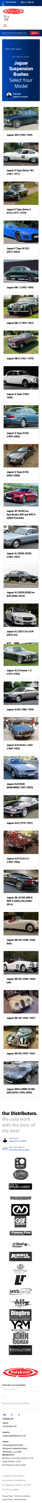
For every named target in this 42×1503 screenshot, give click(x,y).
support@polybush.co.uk (14, 1435)
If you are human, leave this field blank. (15, 1403)
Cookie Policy (7, 1499)
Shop (13, 49)
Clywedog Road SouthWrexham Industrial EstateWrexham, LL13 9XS (15, 1448)
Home (7, 49)
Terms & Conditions (22, 1496)
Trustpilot (9, 46)
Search (35, 33)
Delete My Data (20, 1499)
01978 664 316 (9, 1426)
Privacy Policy (7, 1496)
